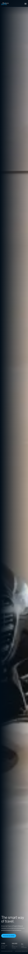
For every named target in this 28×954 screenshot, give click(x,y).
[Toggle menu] (25, 3)
